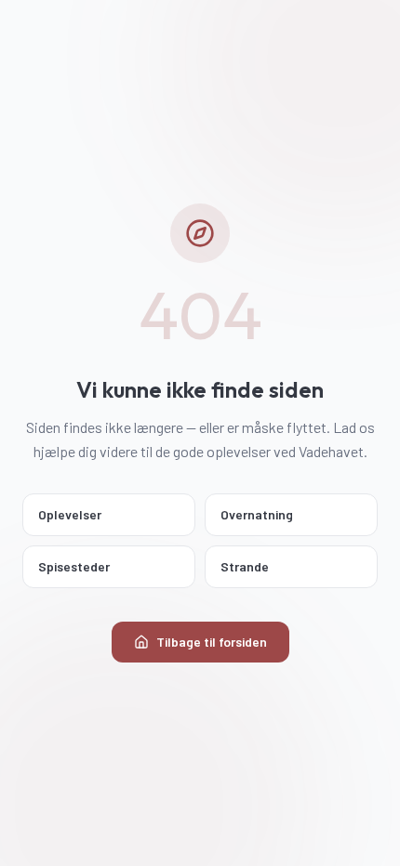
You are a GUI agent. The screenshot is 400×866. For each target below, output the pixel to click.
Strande (244, 566)
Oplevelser (69, 514)
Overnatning (256, 514)
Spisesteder (74, 566)
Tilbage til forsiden (211, 642)
